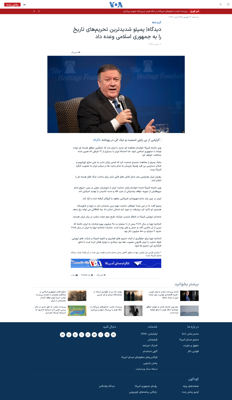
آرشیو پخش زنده (190, 392)
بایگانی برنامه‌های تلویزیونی (143, 392)
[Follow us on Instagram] (87, 334)
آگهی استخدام (150, 351)
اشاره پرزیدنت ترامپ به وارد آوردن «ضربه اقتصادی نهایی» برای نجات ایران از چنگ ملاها (149, 11)
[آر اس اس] (75, 334)
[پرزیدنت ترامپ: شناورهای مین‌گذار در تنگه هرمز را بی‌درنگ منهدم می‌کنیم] (133, 311)
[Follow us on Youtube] (94, 334)
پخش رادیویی (150, 363)
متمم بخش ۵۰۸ (190, 334)
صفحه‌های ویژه (191, 386)
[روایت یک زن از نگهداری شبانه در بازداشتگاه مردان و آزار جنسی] (133, 295)
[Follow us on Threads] (81, 334)
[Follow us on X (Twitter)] (100, 334)
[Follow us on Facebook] (113, 334)
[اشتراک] (62, 334)
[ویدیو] (25, 5)
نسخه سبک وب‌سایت (146, 369)
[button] (39, 12)
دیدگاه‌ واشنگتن (107, 386)
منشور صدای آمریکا (189, 340)
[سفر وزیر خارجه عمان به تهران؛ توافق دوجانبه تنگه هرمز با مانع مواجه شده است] (189, 311)
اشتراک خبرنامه (149, 345)
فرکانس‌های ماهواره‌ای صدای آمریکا (139, 357)
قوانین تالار (193, 351)
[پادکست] (68, 334)
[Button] (75, 52)
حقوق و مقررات (191, 345)
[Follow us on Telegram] (107, 334)
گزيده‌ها (156, 22)
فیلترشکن (152, 340)
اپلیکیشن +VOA (149, 334)
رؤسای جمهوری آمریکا (146, 386)
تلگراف (97, 140)
